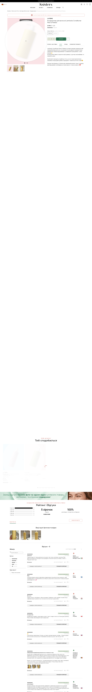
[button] (10, 68)
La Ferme (50, 18)
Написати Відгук (76, 520)
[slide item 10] (51, 487)
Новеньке (50, 7)
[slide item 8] (48, 487)
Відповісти (29, 562)
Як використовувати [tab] (75, 44)
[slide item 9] (49, 487)
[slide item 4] (42, 487)
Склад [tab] (66, 44)
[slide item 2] (39, 487)
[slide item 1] (37, 487)
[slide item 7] (46, 487)
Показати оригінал (62, 566)
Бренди (58, 7)
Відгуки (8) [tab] (13, 522)
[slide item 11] (52, 487)
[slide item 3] (40, 487)
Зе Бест (41, 7)
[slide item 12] (54, 487)
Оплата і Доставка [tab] (52, 44)
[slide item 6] (45, 487)
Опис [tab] (60, 44)
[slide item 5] (43, 487)
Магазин (32, 7)
